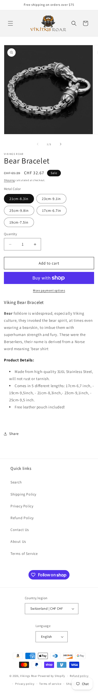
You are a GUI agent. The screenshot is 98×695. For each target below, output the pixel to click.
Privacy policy (24, 684)
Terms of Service (24, 553)
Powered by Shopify (51, 676)
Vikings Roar (28, 676)
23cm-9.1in (51, 198)
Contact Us (19, 529)
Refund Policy (22, 517)
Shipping (9, 180)
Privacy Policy (21, 506)
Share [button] (14, 433)
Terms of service (50, 684)
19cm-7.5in (18, 222)
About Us (18, 541)
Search (16, 482)
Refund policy (79, 676)
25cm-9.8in (19, 210)
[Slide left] (37, 144)
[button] (10, 23)
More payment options (49, 290)
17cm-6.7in (51, 210)
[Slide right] (60, 144)
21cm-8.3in (18, 198)
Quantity (10, 234)
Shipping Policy (23, 494)
